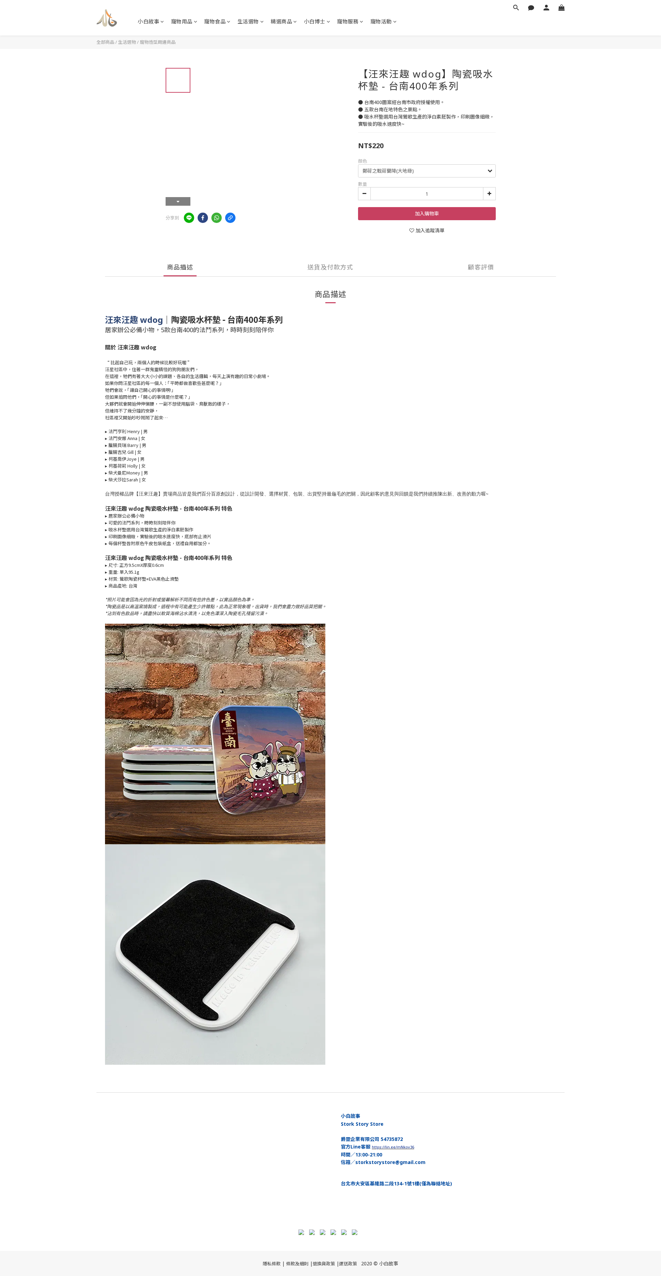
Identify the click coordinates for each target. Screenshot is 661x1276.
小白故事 (148, 21)
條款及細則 (297, 1263)
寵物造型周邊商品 (158, 42)
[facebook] (203, 218)
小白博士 (314, 21)
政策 (352, 1263)
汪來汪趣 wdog (134, 319)
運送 (343, 1263)
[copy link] (230, 218)
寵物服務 (347, 21)
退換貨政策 (324, 1263)
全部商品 (105, 42)
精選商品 (281, 21)
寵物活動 (381, 21)
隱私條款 (272, 1263)
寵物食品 (214, 21)
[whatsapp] (216, 218)
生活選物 (248, 21)
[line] (189, 218)
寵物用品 (181, 21)
